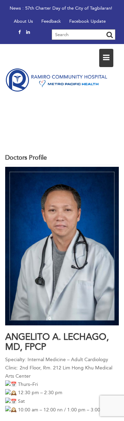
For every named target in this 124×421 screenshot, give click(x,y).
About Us (23, 21)
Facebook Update (87, 21)
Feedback (51, 21)
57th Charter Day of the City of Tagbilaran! (68, 8)
